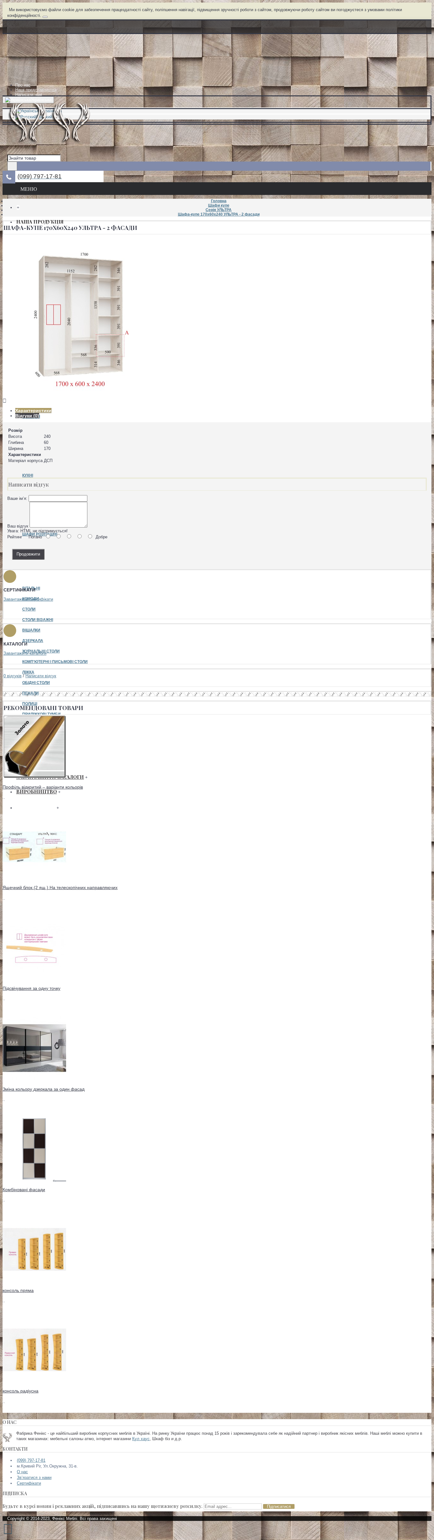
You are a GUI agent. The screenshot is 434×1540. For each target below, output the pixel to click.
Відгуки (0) (27, 415)
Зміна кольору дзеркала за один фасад (44, 1089)
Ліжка (28, 672)
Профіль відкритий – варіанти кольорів (43, 787)
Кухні (27, 475)
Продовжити (28, 554)
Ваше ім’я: (17, 498)
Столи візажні (37, 620)
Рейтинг (14, 537)
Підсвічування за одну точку (31, 988)
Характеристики (33, 410)
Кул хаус (141, 1438)
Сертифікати (29, 1483)
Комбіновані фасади (24, 1189)
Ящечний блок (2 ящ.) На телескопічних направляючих (60, 887)
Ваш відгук (17, 526)
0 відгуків (12, 675)
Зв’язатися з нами (34, 1477)
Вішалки (31, 630)
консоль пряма (18, 1290)
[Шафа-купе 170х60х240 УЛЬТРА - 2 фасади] (82, 395)
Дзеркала (32, 641)
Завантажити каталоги (24, 653)
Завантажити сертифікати (28, 599)
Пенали (30, 693)
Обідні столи (36, 682)
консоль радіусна (20, 1390)
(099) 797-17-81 (31, 1460)
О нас (22, 1471)
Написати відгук (40, 675)
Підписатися (279, 1506)
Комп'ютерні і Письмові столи (55, 662)
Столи (29, 609)
